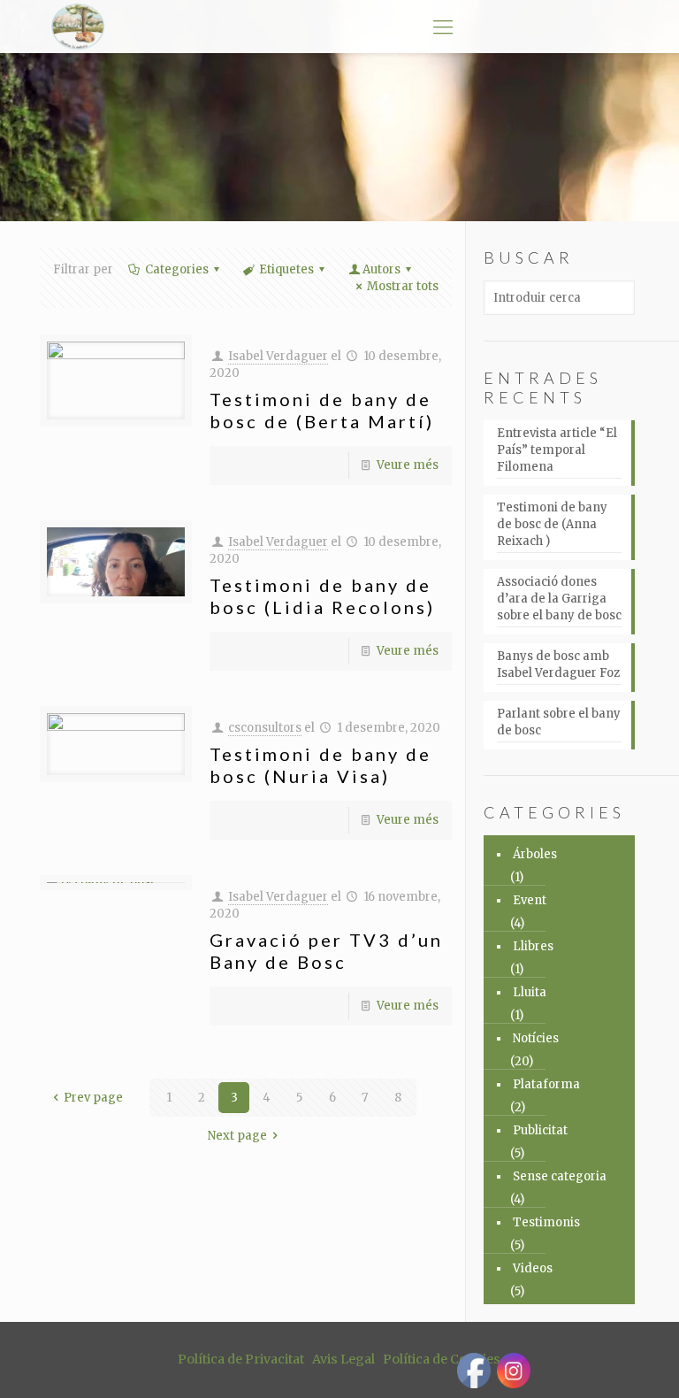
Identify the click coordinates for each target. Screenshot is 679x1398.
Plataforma (546, 1084)
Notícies (536, 1038)
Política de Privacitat (241, 1359)
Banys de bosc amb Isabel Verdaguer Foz (558, 664)
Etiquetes (286, 269)
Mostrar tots (403, 286)
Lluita (529, 992)
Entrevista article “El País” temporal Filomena (557, 450)
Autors (381, 269)
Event (529, 900)
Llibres (533, 946)
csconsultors (264, 727)
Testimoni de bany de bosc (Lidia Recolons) (322, 596)
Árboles (535, 854)
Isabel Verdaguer (278, 356)
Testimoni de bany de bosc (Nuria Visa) (320, 765)
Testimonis (546, 1222)
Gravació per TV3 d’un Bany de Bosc (326, 950)
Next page (237, 1135)
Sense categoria (560, 1176)
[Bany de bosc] (77, 26)
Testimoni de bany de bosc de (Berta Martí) (322, 410)
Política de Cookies (441, 1359)
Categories (177, 269)
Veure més (408, 464)
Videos (533, 1268)
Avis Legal (343, 1359)
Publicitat (540, 1130)
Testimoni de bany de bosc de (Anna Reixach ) (552, 524)
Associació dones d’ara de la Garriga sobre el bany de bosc (559, 598)
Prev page (93, 1097)
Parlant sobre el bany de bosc (559, 722)
